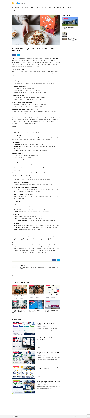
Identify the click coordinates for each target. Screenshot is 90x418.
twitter (19, 55)
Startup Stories (16, 7)
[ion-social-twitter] (74, 416)
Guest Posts (70, 7)
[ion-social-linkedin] (77, 416)
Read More (39, 347)
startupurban (16, 53)
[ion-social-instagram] (75, 416)
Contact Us (16, 10)
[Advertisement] (36, 403)
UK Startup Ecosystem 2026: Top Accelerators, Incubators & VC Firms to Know (19, 311)
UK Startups (25, 7)
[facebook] (18, 289)
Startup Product (61, 7)
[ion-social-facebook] (72, 416)
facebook (14, 55)
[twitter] (20, 289)
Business (44, 7)
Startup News (51, 7)
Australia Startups (35, 7)
